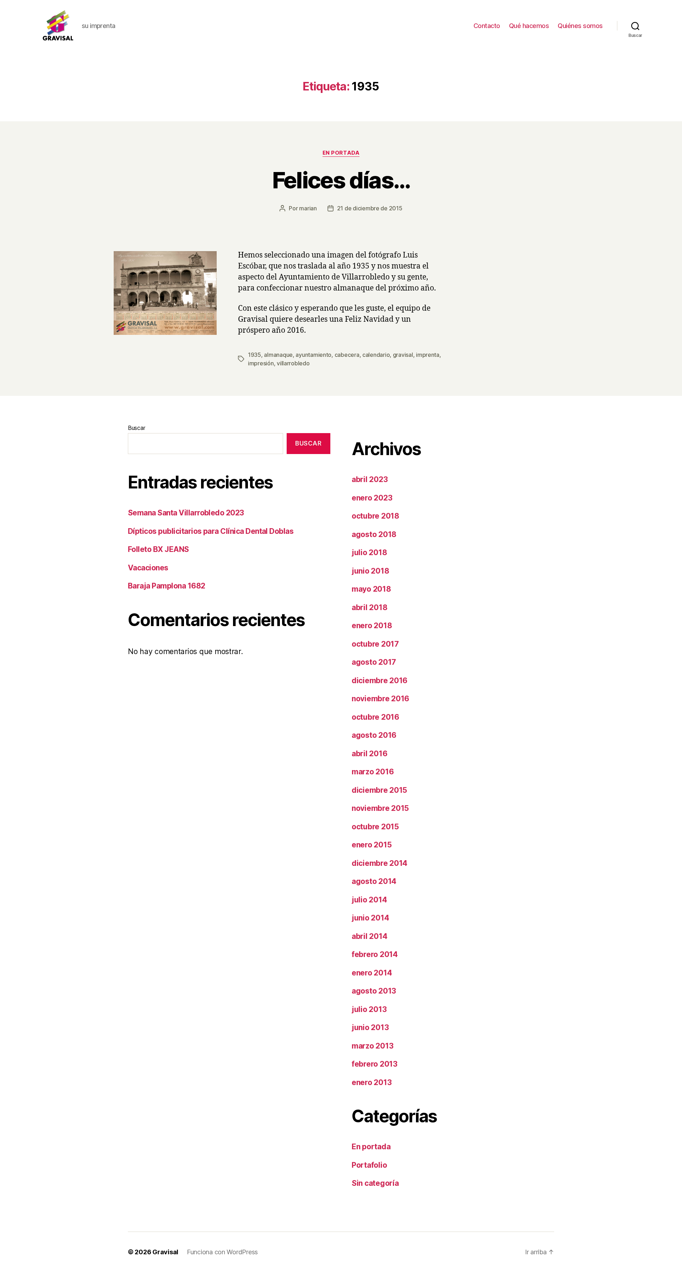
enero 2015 (371, 844)
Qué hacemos (529, 25)
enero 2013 (371, 1082)
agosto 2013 (374, 990)
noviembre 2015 (380, 808)
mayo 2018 (371, 589)
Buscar (136, 427)
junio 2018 (370, 570)
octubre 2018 (375, 515)
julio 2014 (369, 899)
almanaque (278, 354)
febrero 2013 (374, 1064)
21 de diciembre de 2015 (369, 208)
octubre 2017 (375, 644)
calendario (376, 354)
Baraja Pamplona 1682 (166, 585)
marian (307, 208)
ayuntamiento (313, 354)
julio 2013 (369, 1009)
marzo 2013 (372, 1045)
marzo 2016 (373, 771)
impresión (261, 363)
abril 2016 (369, 753)
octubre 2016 (375, 717)
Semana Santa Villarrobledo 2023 (186, 512)
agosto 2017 (374, 662)
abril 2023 (370, 479)
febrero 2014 (375, 954)
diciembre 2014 (379, 863)
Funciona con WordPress (222, 1252)
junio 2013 (370, 1027)
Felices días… (341, 180)
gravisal (403, 354)
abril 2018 (369, 607)
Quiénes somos (580, 25)
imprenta (427, 354)
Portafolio (369, 1165)
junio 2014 (370, 917)
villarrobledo (293, 363)
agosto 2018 (374, 534)
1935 (254, 354)
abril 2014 (369, 936)
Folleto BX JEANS (158, 549)
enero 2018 (372, 625)
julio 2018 (369, 552)
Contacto (486, 25)
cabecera (347, 354)
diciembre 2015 (379, 790)
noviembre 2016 (380, 698)
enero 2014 (372, 972)
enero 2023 (372, 497)
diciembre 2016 (379, 680)
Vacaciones (148, 567)
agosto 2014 (374, 881)
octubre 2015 (375, 826)
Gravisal (165, 1252)
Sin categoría (375, 1183)
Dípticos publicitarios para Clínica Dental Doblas (210, 531)
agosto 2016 (374, 735)
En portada (341, 153)
